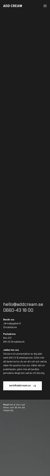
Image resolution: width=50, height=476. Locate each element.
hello (8, 304)
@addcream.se (28, 304)
